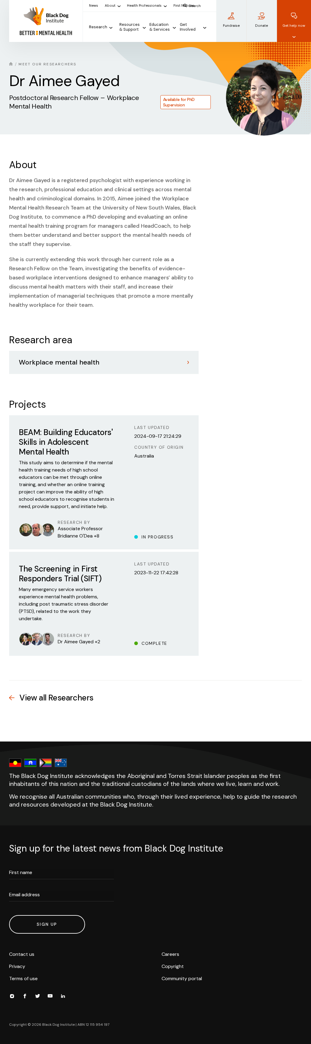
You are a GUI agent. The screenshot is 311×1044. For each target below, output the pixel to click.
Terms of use (23, 978)
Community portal (182, 978)
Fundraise (231, 25)
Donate (261, 25)
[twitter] (37, 997)
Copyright (173, 966)
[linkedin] (62, 997)
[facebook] (24, 997)
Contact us (21, 954)
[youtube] (50, 997)
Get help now (293, 25)
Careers (170, 954)
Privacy (17, 966)
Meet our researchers (47, 64)
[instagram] (11, 997)
